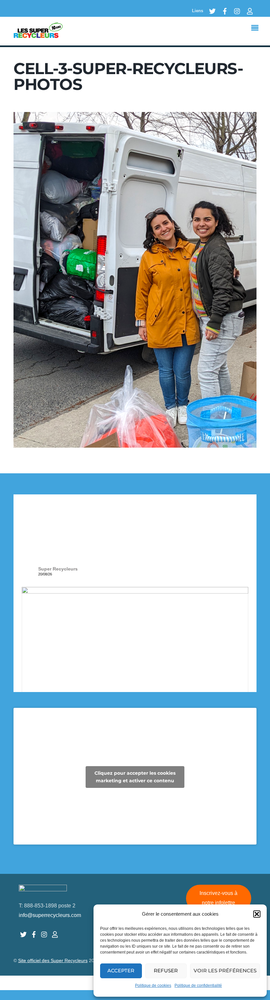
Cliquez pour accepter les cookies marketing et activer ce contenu (135, 777)
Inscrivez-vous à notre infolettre (218, 897)
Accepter (120, 970)
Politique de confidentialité (198, 985)
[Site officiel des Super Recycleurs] (38, 34)
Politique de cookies (153, 985)
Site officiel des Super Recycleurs (53, 960)
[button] (257, 914)
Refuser (166, 970)
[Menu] (256, 28)
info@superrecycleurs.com (50, 915)
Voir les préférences (225, 970)
